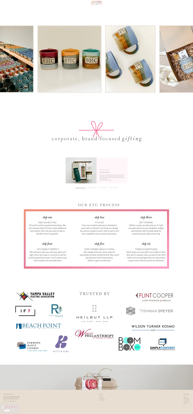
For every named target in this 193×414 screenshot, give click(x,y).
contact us (185, 403)
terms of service (187, 401)
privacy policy (186, 399)
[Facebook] (3, 401)
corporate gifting (90, 6)
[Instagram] (8, 401)
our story (104, 6)
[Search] (187, 2)
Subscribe (107, 379)
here (110, 179)
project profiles (97, 6)
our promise (101, 398)
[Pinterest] (10, 401)
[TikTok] (15, 401)
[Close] (17, 404)
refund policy (186, 398)
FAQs (185, 396)
